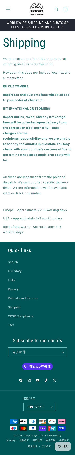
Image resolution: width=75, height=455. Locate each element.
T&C (11, 325)
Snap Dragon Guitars (36, 435)
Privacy (13, 289)
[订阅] (62, 352)
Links (11, 280)
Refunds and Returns (23, 298)
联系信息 (33, 446)
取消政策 (46, 446)
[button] (8, 9)
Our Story (15, 271)
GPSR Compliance (20, 316)
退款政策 (24, 440)
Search (13, 262)
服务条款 (50, 440)
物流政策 (64, 440)
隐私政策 (37, 440)
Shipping (14, 307)
